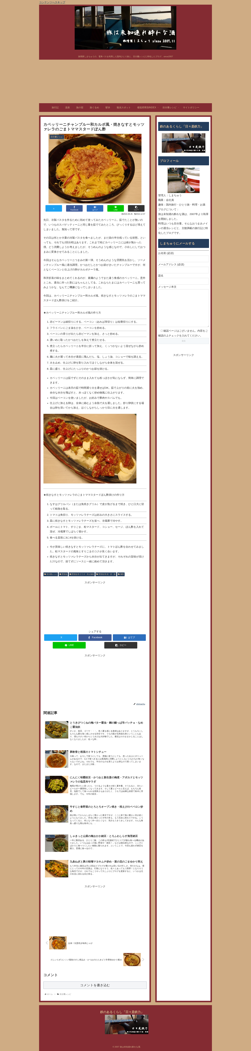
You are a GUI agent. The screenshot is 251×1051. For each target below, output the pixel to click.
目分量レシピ (52, 574)
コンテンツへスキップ (52, 2)
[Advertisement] (125, 81)
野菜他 (64, 574)
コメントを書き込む (95, 985)
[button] (136, 208)
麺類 (122, 574)
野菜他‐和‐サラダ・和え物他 (83, 574)
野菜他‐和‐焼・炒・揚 (107, 574)
